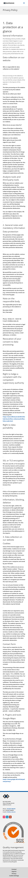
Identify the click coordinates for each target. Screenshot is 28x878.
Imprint (14, 871)
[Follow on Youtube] (10, 817)
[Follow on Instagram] (4, 817)
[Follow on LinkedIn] (7, 817)
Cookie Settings (14, 876)
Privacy (14, 873)
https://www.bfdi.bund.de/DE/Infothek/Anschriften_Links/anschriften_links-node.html (14, 419)
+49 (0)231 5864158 (11, 808)
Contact (14, 869)
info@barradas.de (10, 812)
